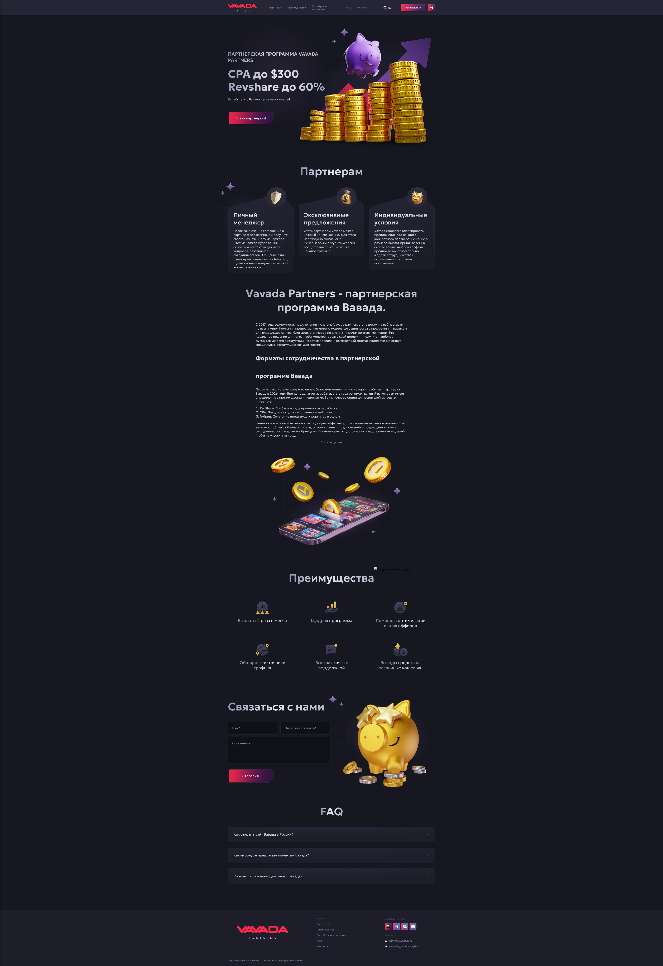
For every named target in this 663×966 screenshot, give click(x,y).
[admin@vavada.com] (386, 940)
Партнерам (275, 7)
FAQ (348, 7)
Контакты (362, 7)
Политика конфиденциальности (283, 960)
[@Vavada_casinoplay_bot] (386, 946)
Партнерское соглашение (243, 960)
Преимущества (297, 7)
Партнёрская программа (319, 8)
